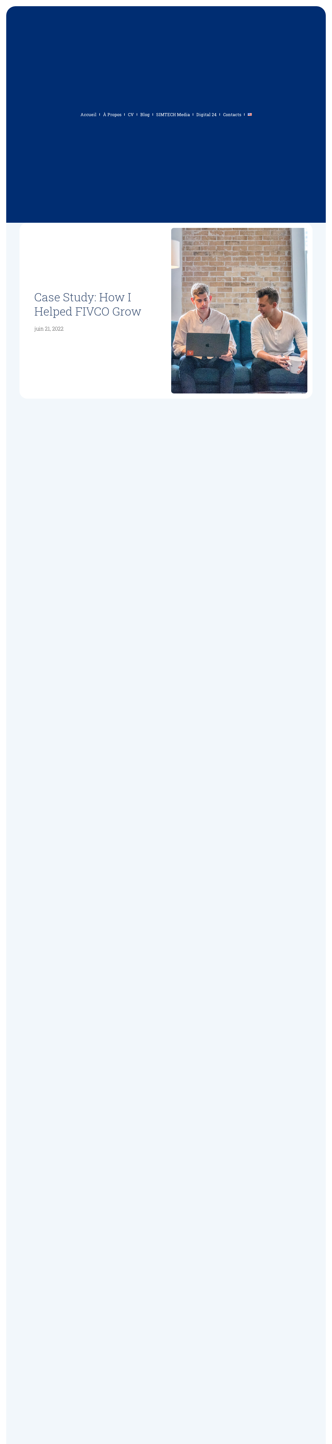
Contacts (232, 114)
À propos (112, 114)
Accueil (88, 114)
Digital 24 (206, 114)
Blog (145, 114)
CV (131, 114)
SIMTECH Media (173, 114)
